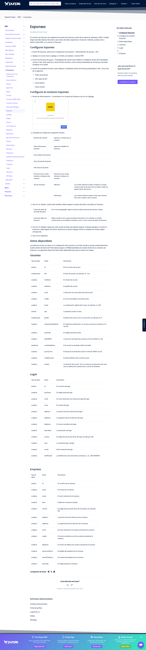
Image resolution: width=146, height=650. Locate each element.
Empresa (122, 53)
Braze (8, 92)
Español (124, 3)
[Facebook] (48, 572)
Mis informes (9, 54)
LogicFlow (9, 62)
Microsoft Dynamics (12, 137)
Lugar (121, 48)
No (72, 585)
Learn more (68, 646)
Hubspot (9, 114)
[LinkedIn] (54, 572)
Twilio (8, 168)
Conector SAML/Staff (13, 99)
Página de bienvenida (13, 38)
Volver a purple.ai (70, 3)
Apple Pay (9, 88)
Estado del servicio (85, 3)
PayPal (8, 141)
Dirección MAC (10, 46)
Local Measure (11, 126)
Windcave (9, 172)
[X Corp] (51, 572)
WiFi (19, 17)
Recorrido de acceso (12, 34)
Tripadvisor (9, 160)
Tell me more (97, 646)
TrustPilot (9, 164)
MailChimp (9, 134)
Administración (10, 66)
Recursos (8, 195)
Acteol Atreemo (11, 80)
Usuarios (122, 44)
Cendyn (8, 95)
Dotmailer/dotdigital (12, 107)
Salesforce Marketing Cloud (15, 157)
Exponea (9, 111)
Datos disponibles (125, 41)
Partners (8, 191)
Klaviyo (8, 122)
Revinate (9, 149)
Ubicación (9, 180)
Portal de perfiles (36, 608)
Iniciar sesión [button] (135, 3)
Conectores (27, 17)
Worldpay (33, 620)
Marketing (8, 58)
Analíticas (8, 42)
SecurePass (9, 30)
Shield (7, 184)
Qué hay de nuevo (100, 3)
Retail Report (10, 145)
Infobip (32, 616)
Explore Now (125, 646)
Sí (68, 585)
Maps (7, 187)
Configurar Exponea (127, 33)
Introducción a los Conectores (12, 75)
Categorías (113, 3)
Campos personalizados (38, 604)
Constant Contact (12, 103)
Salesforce (9, 153)
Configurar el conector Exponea (127, 37)
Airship (8, 84)
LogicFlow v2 (35, 612)
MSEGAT (9, 130)
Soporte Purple (10, 17)
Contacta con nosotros (127, 82)
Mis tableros (9, 50)
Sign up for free (39, 646)
